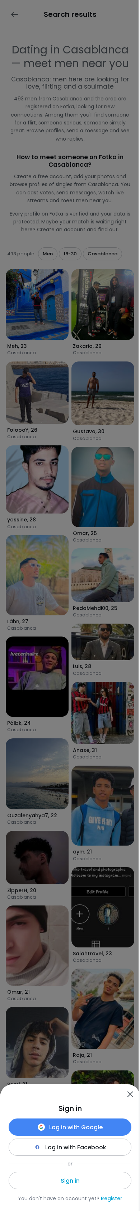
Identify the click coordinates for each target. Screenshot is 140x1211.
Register (111, 1198)
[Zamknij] (130, 1094)
